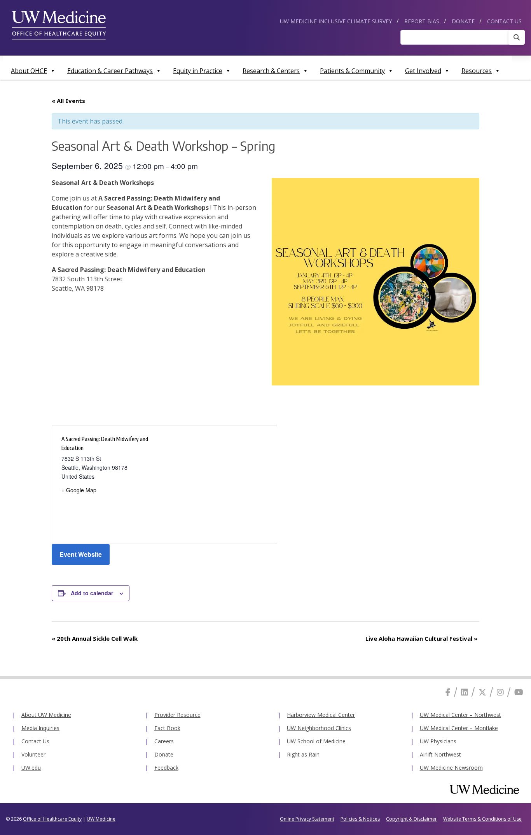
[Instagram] (500, 692)
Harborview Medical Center (321, 714)
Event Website (80, 554)
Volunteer (33, 754)
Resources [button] (476, 71)
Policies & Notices (360, 819)
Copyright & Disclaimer (411, 819)
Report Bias (421, 21)
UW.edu (31, 767)
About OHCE (29, 71)
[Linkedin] (464, 692)
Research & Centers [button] (271, 71)
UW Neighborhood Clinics (319, 728)
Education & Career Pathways (110, 71)
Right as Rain (303, 754)
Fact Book (167, 728)
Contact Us (504, 21)
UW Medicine (101, 819)
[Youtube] (518, 692)
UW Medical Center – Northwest (460, 714)
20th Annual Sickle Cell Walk (95, 638)
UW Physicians (438, 741)
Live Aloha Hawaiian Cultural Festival (421, 638)
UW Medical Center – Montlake (459, 728)
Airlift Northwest (440, 754)
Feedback (166, 767)
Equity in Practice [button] (197, 71)
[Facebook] (448, 692)
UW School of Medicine (316, 741)
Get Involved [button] (423, 71)
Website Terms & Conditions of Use (482, 819)
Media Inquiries (40, 728)
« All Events (68, 101)
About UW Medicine (46, 714)
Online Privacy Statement (307, 819)
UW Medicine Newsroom (451, 767)
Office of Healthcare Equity (52, 819)
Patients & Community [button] (352, 71)
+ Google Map (78, 490)
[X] (482, 692)
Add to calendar (92, 593)
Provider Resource (177, 714)
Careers (164, 741)
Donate (463, 21)
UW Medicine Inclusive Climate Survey (336, 21)
